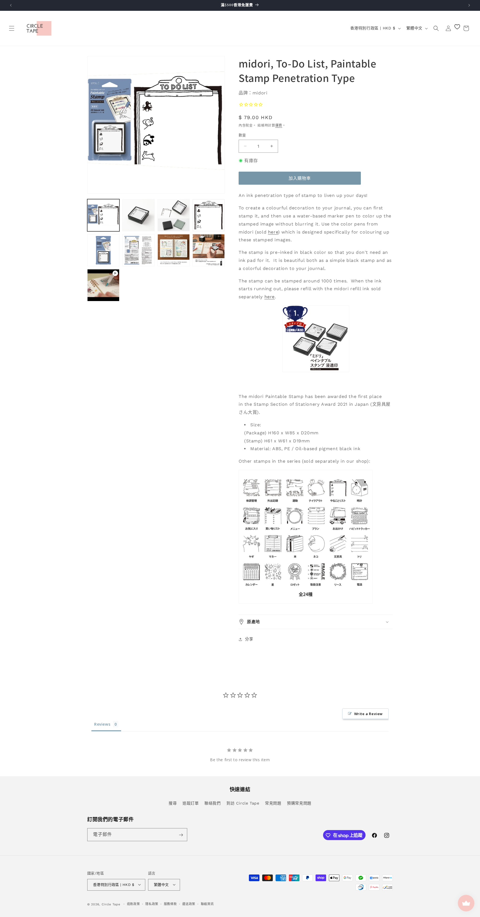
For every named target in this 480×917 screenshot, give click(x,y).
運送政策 (188, 904)
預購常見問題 (299, 803)
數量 (242, 135)
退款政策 (133, 904)
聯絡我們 (212, 803)
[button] (12, 28)
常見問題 (273, 803)
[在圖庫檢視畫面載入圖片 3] (174, 215)
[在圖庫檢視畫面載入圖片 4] (208, 215)
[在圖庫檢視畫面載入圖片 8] (208, 250)
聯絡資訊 (207, 904)
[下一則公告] (469, 5)
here (273, 232)
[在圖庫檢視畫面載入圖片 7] (174, 250)
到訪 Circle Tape (242, 803)
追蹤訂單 (190, 803)
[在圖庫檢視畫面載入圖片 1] (103, 215)
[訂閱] (181, 834)
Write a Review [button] (368, 713)
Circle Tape (111, 904)
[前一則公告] (11, 5)
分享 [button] (249, 639)
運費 (278, 125)
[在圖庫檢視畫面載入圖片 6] (138, 250)
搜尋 (173, 803)
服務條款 (170, 904)
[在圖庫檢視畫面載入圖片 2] (138, 215)
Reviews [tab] (102, 724)
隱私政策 (151, 904)
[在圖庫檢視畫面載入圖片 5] (103, 250)
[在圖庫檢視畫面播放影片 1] (103, 285)
